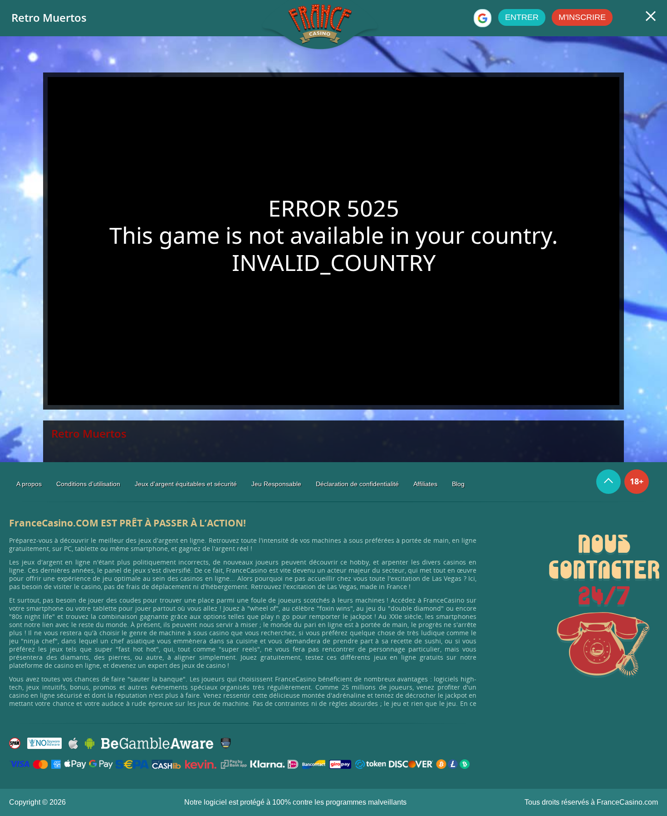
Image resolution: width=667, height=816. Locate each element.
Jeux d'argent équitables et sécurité (186, 484)
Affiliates (425, 484)
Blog (458, 484)
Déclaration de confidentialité (357, 484)
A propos (29, 484)
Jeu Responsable (276, 484)
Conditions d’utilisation (88, 484)
